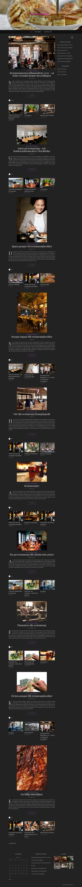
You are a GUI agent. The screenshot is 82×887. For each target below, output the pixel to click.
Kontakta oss (48, 31)
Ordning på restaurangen (31, 453)
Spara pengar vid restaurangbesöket (32, 246)
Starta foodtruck (28, 732)
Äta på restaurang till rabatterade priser (32, 554)
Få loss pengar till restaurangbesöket (31, 695)
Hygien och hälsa (44, 284)
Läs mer (31, 96)
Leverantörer (27, 115)
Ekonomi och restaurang (30, 522)
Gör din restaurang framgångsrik (31, 414)
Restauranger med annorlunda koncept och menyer (30, 834)
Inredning (43, 591)
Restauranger (31, 485)
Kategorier (38, 31)
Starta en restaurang (32, 70)
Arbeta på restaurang (61, 69)
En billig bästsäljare (32, 794)
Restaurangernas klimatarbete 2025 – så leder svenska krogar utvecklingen (32, 74)
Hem (31, 31)
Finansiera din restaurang (47, 115)
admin (12, 100)
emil (12, 174)
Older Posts (12, 843)
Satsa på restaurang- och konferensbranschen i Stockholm (15, 117)
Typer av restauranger (62, 74)
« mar (10, 879)
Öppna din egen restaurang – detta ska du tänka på (31, 593)
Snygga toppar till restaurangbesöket (31, 336)
